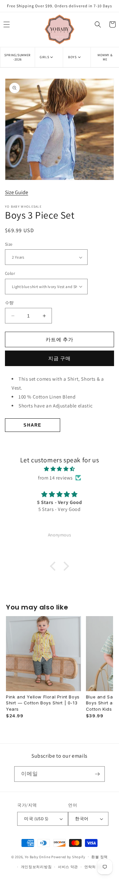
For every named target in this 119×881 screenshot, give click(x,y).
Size (9, 244)
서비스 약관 (68, 866)
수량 (9, 303)
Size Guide (16, 192)
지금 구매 (59, 358)
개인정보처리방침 (36, 866)
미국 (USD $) (36, 818)
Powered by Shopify (68, 856)
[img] (59, 468)
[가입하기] (97, 774)
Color (10, 273)
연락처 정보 (94, 866)
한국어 (81, 818)
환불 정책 (99, 857)
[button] (49, 57)
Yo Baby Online (38, 856)
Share (32, 425)
